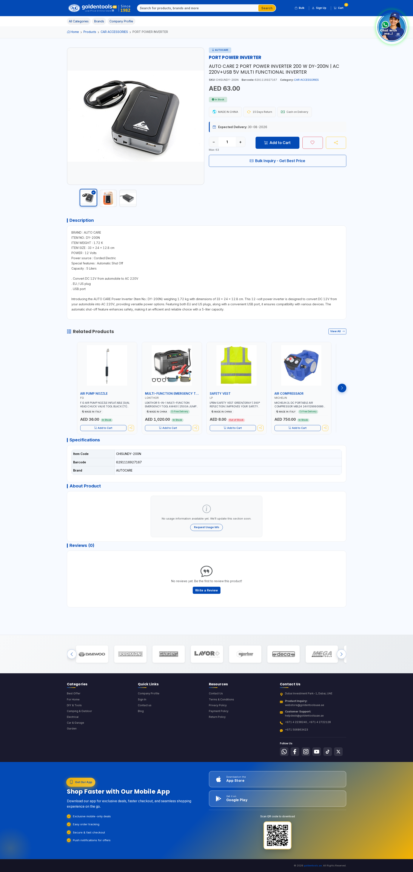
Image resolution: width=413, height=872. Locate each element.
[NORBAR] (245, 654)
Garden (72, 728)
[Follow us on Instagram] (306, 751)
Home (75, 32)
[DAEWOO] (92, 654)
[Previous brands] (72, 654)
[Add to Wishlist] (312, 143)
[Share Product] (336, 143)
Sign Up (321, 7)
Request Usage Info (206, 527)
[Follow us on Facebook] (295, 751)
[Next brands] (341, 654)
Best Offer (73, 693)
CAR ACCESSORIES (114, 32)
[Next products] (342, 388)
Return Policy (217, 716)
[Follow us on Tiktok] (327, 751)
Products (89, 32)
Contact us (144, 705)
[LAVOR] (207, 654)
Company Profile (148, 693)
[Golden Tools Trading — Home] (99, 8)
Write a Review (206, 590)
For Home (73, 699)
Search (267, 8)
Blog (141, 711)
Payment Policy (218, 711)
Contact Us (216, 693)
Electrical (73, 716)
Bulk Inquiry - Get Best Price (280, 160)
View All (335, 331)
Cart (342, 7)
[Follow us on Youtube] (316, 751)
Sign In (142, 699)
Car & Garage (75, 722)
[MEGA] (322, 654)
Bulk (301, 7)
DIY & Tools (74, 705)
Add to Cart (280, 142)
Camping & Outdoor (79, 711)
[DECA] (283, 654)
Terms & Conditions (221, 699)
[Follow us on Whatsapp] (284, 751)
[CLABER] (168, 654)
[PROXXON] (130, 654)
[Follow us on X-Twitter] (338, 751)
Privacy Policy (218, 705)
